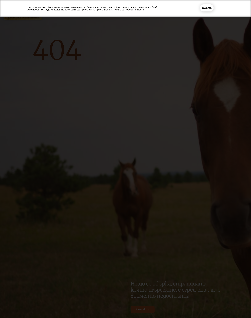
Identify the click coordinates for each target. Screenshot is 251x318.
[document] (125, 159)
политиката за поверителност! (125, 9)
